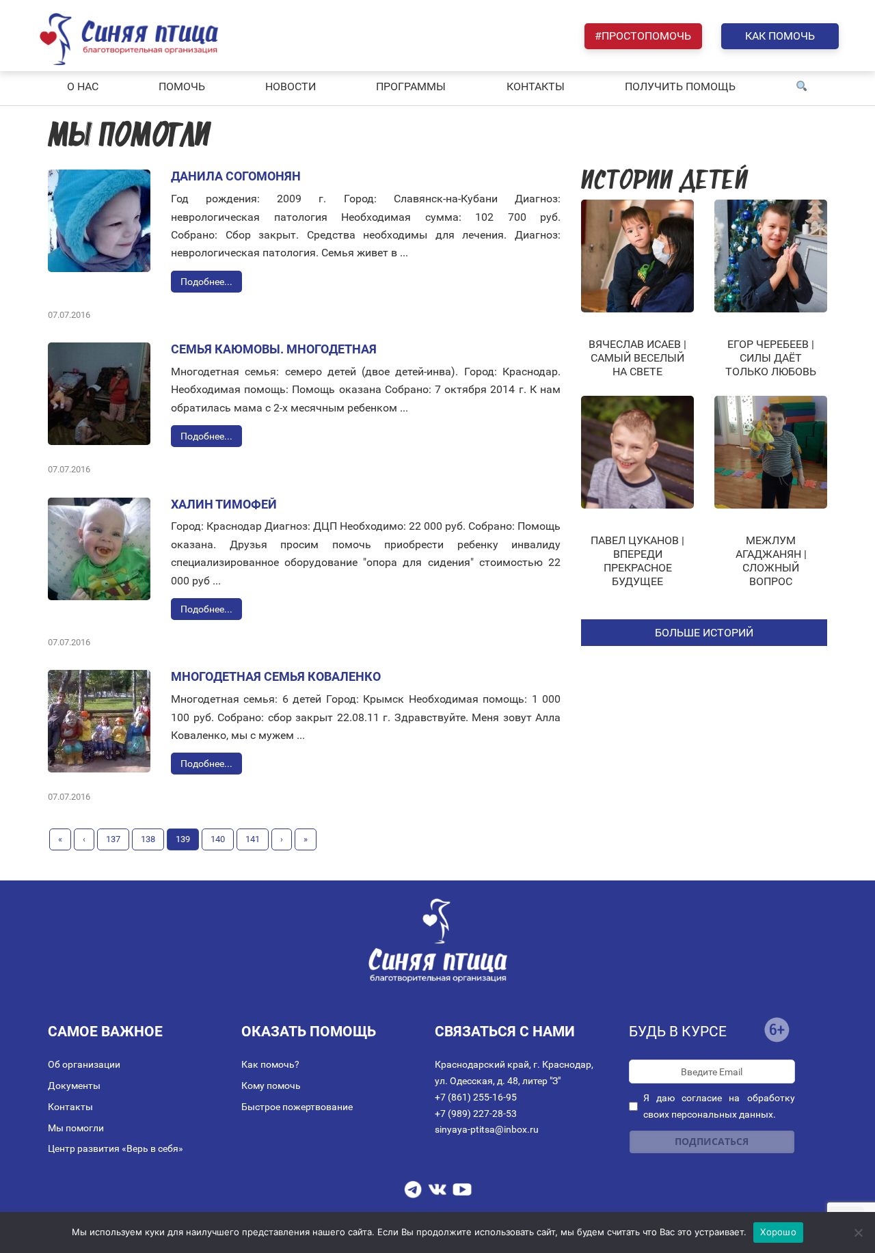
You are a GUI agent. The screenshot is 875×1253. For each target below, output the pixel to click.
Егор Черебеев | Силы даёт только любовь (770, 358)
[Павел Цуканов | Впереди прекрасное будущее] (637, 452)
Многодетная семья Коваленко (276, 676)
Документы (74, 1085)
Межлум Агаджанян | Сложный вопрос (771, 561)
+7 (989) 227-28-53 (476, 1113)
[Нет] (858, 1232)
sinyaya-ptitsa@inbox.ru (487, 1129)
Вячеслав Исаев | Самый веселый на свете (637, 358)
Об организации (84, 1064)
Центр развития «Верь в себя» (115, 1148)
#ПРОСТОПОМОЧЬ (643, 35)
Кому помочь (271, 1085)
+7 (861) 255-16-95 (476, 1097)
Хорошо (778, 1231)
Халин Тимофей (224, 504)
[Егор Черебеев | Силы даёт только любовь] (770, 256)
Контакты (70, 1106)
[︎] (802, 86)
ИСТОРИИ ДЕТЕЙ (664, 182)
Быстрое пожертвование (297, 1106)
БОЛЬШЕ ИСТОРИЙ (704, 632)
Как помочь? (270, 1064)
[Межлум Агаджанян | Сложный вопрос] (770, 452)
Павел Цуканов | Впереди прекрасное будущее (637, 561)
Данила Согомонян (236, 176)
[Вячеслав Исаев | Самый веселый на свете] (637, 256)
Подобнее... (206, 281)
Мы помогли (76, 1127)
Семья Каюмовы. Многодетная (274, 349)
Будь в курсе (678, 1031)
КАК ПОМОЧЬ (780, 35)
